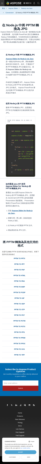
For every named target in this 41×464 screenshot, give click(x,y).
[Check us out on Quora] (25, 405)
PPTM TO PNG (19, 281)
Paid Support (20, 435)
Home (20, 413)
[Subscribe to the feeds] (34, 405)
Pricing (20, 423)
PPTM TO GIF (19, 298)
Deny (28, 457)
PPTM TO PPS (19, 332)
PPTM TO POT (19, 315)
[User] (34, 3)
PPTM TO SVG (19, 349)
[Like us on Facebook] (7, 405)
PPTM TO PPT (19, 264)
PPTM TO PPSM (19, 338)
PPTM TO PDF (19, 270)
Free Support (20, 432)
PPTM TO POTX (19, 326)
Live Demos (20, 429)
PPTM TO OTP (19, 309)
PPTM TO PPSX (19, 343)
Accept (20, 452)
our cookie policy (25, 448)
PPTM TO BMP (19, 287)
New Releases (20, 419)
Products (20, 416)
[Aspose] (14, 3)
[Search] (38, 3)
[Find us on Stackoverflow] (20, 405)
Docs (20, 426)
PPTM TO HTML (19, 275)
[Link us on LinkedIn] (16, 405)
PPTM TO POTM (19, 321)
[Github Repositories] (29, 405)
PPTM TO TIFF (19, 355)
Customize (12, 457)
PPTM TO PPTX (19, 258)
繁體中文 (28, 3)
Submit (20, 388)
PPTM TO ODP (19, 304)
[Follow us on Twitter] (12, 405)
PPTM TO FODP (19, 292)
